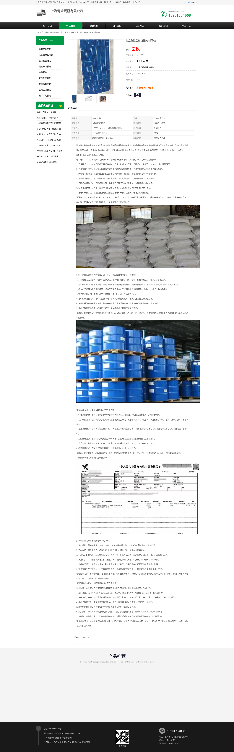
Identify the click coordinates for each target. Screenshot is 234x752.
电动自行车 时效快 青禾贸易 (49, 140)
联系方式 (186, 26)
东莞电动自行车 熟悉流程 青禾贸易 (50, 129)
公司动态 (140, 26)
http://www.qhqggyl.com (80, 637)
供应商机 (70, 26)
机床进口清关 (45, 90)
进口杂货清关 (45, 78)
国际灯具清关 (45, 96)
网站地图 (86, 742)
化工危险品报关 (67, 33)
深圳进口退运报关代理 (46, 112)
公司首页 (47, 26)
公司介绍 (117, 26)
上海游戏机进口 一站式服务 (48, 145)
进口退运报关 (45, 61)
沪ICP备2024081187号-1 (71, 733)
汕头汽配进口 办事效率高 (47, 118)
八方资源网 (58, 742)
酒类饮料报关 (45, 49)
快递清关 (43, 72)
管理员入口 (77, 742)
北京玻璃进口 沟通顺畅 (47, 162)
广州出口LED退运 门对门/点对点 (50, 134)
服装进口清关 (45, 66)
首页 (47, 33)
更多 (61, 106)
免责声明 (68, 742)
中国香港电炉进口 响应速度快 (49, 151)
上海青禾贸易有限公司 (52, 738)
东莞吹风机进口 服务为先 (47, 157)
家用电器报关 (45, 84)
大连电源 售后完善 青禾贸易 (49, 123)
